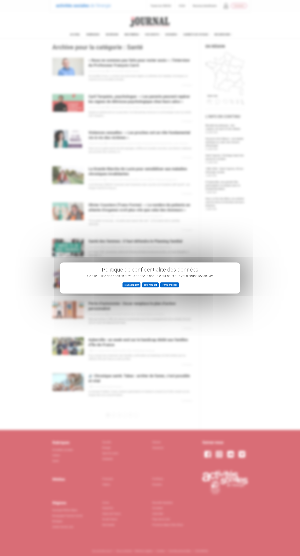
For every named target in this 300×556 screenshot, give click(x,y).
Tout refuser (150, 284)
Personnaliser (169, 284)
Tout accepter (131, 284)
